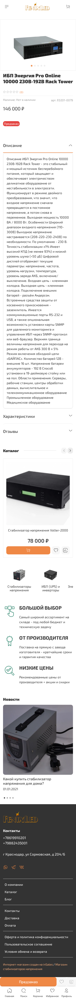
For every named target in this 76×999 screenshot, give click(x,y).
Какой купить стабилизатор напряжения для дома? (27, 781)
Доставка (12, 918)
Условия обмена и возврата (26, 951)
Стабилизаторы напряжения (19, 588)
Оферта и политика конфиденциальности (36, 937)
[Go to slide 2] (35, 66)
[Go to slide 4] (41, 66)
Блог (8, 899)
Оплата (10, 925)
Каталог (11, 892)
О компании (14, 884)
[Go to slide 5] (44, 66)
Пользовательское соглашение (28, 944)
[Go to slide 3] (38, 66)
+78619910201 (14, 837)
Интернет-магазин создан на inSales (28, 964)
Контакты (12, 911)
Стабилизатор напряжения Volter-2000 (38, 530)
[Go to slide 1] (31, 66)
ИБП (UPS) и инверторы (51, 588)
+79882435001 (15, 843)
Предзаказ (28, 982)
